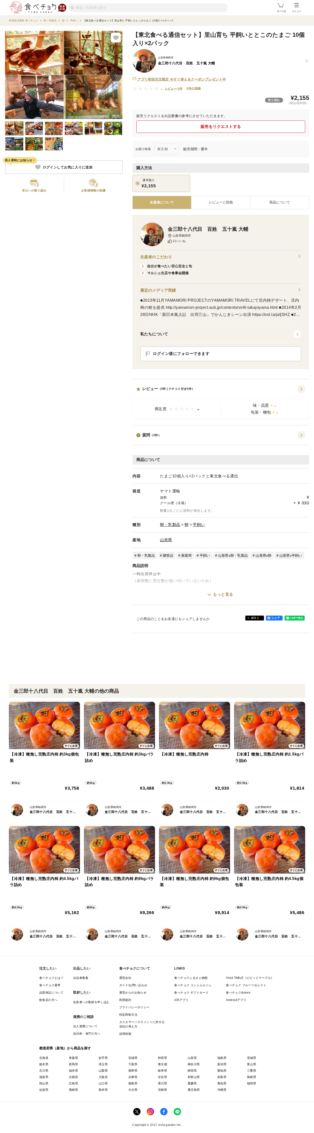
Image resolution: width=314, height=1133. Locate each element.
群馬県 (73, 1064)
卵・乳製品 (170, 525)
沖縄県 (221, 1090)
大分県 (132, 1090)
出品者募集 (80, 978)
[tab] (220, 202)
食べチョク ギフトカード (191, 992)
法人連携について (85, 1026)
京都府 (73, 1077)
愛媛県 (192, 1083)
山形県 (166, 540)
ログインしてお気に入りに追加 (67, 167)
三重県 (251, 1070)
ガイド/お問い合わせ (133, 985)
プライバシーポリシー (134, 1007)
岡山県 (43, 1083)
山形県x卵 (263, 555)
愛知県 (221, 1070)
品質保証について (51, 992)
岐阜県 (162, 1070)
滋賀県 (43, 1077)
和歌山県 (194, 1077)
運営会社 (125, 978)
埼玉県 (103, 1064)
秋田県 (162, 1058)
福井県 (73, 1070)
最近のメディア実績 (158, 290)
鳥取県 (221, 1077)
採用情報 (125, 1034)
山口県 (103, 1083)
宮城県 (132, 1058)
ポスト (255, 617)
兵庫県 (132, 1077)
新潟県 (221, 1064)
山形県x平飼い (290, 555)
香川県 (162, 1083)
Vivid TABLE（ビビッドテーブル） (250, 978)
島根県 (251, 1077)
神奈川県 (194, 1064)
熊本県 (103, 1090)
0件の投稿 (194, 88)
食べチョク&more (238, 992)
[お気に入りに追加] (116, 37)
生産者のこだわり (156, 257)
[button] (220, 402)
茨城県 (251, 1058)
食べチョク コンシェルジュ (192, 985)
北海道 (43, 1058)
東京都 (162, 1064)
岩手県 (103, 1058)
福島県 (221, 1058)
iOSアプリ (181, 1000)
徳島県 (132, 1083)
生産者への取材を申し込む (91, 1002)
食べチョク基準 (50, 985)
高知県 (221, 1083)
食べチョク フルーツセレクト (246, 985)
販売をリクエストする (221, 126)
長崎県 (73, 1090)
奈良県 (162, 1077)
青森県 (73, 1058)
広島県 (73, 1083)
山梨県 (103, 1070)
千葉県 (132, 1064)
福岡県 (251, 1083)
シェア (276, 617)
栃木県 (43, 1064)
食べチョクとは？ (51, 978)
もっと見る (223, 594)
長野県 (132, 1070)
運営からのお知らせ (133, 992)
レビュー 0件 (174, 88)
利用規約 (125, 1000)
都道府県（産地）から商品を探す (65, 1048)
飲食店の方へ (48, 1000)
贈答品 (168, 555)
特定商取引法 (128, 1014)
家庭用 (186, 555)
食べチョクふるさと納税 (191, 978)
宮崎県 (162, 1090)
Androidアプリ (236, 1000)
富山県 (251, 1064)
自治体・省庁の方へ (87, 1033)
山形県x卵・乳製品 (233, 555)
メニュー (296, 11)
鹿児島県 (194, 1090)
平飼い (199, 525)
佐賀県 (43, 1090)
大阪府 (103, 1077)
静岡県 (192, 1070)
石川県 (43, 1070)
